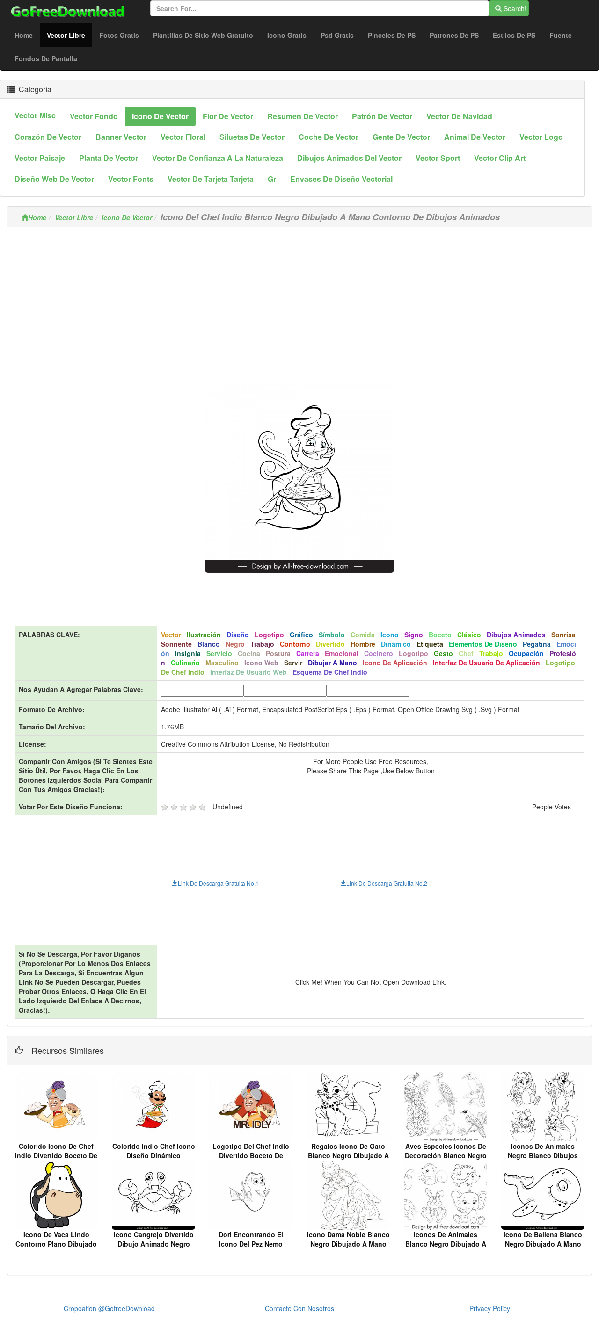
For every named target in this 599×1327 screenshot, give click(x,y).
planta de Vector (108, 157)
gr (272, 178)
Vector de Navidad (459, 116)
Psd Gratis (337, 35)
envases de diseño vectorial (341, 178)
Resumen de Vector (302, 116)
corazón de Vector (48, 136)
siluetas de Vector (252, 136)
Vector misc (35, 115)
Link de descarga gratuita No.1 (218, 883)
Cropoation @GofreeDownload (109, 1308)
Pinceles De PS (392, 35)
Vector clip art (500, 157)
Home (24, 35)
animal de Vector (474, 136)
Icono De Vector (127, 217)
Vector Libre (69, 35)
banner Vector (120, 136)
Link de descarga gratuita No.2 (386, 883)
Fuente (560, 35)
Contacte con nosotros (299, 1308)
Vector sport (438, 157)
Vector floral (183, 136)
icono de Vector (160, 116)
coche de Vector (328, 136)
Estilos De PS (514, 35)
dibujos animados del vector (349, 157)
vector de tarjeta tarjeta (211, 178)
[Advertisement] (299, 299)
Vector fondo (94, 116)
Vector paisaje (40, 157)
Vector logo (541, 136)
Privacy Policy (489, 1308)
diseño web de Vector (54, 178)
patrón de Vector (382, 116)
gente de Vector (401, 136)
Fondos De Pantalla (46, 58)
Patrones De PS (454, 35)
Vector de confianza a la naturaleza (217, 157)
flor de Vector (228, 116)
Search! (514, 8)
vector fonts (130, 178)
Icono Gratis (287, 35)
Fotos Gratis (119, 35)
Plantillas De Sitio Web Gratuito (203, 35)
